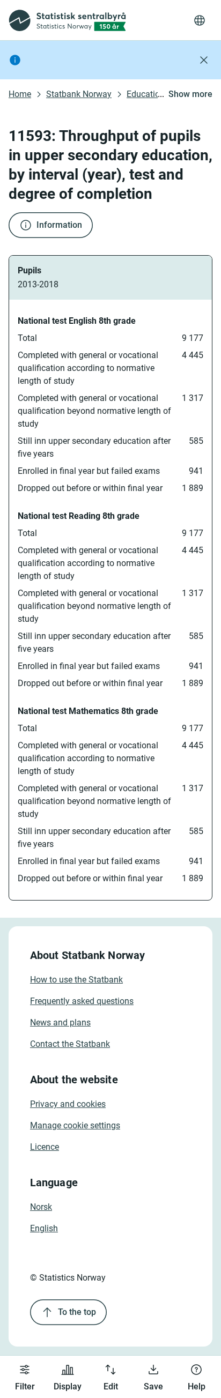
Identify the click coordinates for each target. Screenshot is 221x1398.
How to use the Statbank (76, 980)
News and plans (60, 1022)
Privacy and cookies (68, 1104)
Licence (44, 1147)
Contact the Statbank (70, 1044)
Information (59, 225)
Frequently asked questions (82, 1001)
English (44, 1228)
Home (20, 94)
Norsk (41, 1207)
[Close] (203, 60)
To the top (77, 1312)
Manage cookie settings (75, 1125)
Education (146, 94)
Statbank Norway (79, 94)
